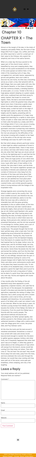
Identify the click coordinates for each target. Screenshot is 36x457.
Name (3, 403)
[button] (24, 9)
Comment (5, 379)
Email (3, 410)
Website (3, 417)
